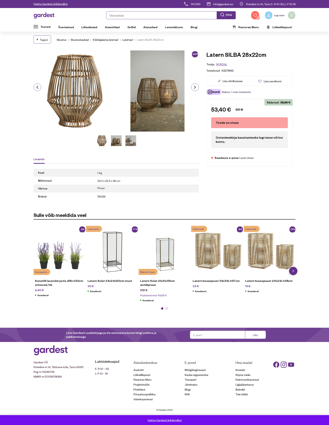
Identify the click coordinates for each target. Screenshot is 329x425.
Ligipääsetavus (245, 384)
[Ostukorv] (291, 15)
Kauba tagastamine (196, 375)
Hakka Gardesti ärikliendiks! (51, 4)
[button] (171, 15)
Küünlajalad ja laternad (105, 40)
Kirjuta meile (243, 375)
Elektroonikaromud (247, 379)
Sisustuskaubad (80, 40)
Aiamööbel (112, 27)
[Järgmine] (195, 87)
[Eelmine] (37, 87)
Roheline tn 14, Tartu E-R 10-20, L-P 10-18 (270, 4)
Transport (190, 379)
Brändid (240, 389)
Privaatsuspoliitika (144, 394)
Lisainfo (39, 159)
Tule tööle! (242, 394)
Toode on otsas (227, 123)
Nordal (101, 196)
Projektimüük (141, 384)
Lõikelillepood (282, 27)
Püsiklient (139, 389)
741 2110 (195, 4)
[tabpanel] (60, 263)
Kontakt (240, 370)
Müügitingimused (195, 370)
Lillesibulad (89, 27)
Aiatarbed (150, 27)
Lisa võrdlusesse (233, 81)
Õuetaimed (66, 27)
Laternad (127, 40)
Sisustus (61, 40)
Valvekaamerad (143, 399)
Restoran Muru (248, 27)
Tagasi (44, 40)
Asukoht (138, 370)
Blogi (194, 27)
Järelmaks (191, 384)
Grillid (131, 27)
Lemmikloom (174, 27)
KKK (187, 394)
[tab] (41, 159)
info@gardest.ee (223, 4)
